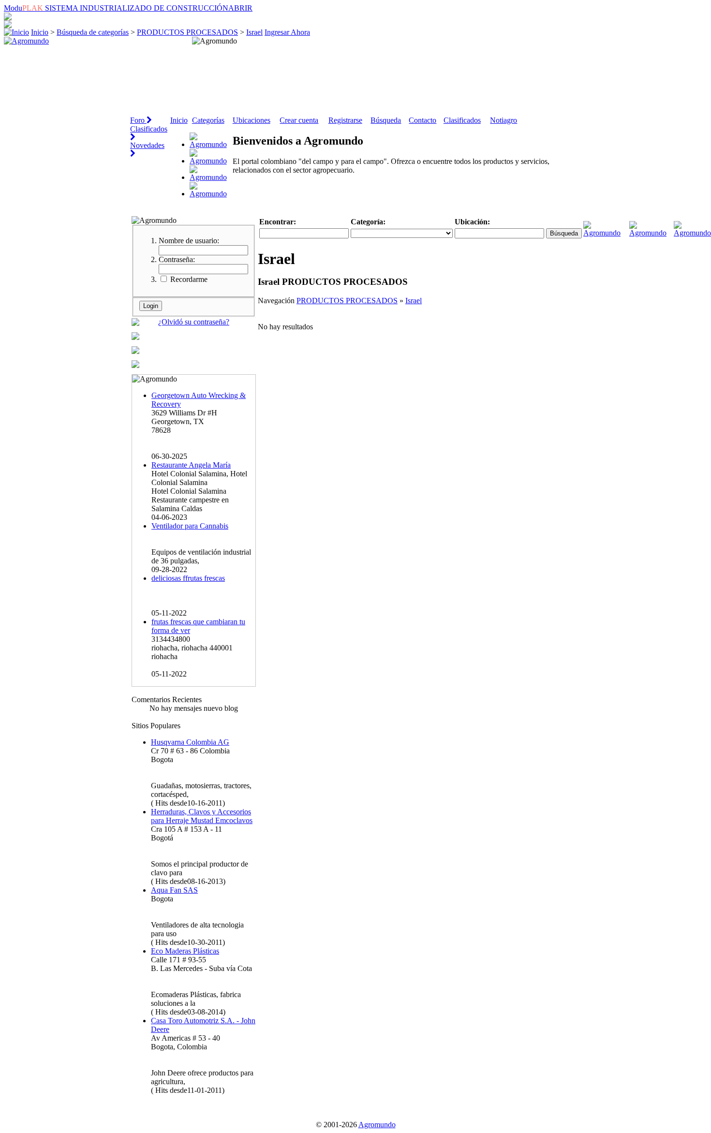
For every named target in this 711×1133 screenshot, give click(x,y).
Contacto (422, 120)
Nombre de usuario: (189, 240)
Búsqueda (385, 120)
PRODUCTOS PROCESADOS (187, 32)
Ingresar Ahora (287, 32)
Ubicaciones (251, 120)
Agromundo (377, 1124)
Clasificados (462, 120)
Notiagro (503, 120)
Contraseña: (177, 259)
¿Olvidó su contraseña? (193, 322)
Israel (254, 32)
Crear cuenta (299, 120)
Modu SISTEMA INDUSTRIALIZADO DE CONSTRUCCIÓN (128, 8)
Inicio (39, 32)
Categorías (208, 120)
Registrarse (345, 120)
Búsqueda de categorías (93, 32)
